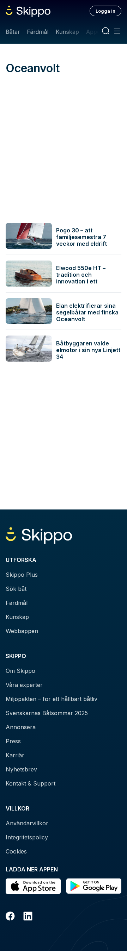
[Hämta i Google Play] (93, 886)
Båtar (13, 31)
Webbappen (22, 630)
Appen (95, 31)
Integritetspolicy (27, 837)
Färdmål (37, 31)
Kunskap (67, 31)
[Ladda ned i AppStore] (33, 886)
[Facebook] (10, 917)
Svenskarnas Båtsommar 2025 (47, 713)
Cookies (16, 851)
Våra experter (24, 684)
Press (13, 741)
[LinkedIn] (27, 917)
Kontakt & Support (30, 783)
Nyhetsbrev (21, 769)
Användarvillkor (27, 823)
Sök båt (16, 588)
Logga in (105, 11)
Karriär (15, 755)
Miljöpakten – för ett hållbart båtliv (51, 698)
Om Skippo (20, 670)
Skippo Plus (22, 574)
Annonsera (21, 727)
